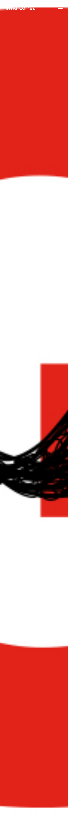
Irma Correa (20, 8)
